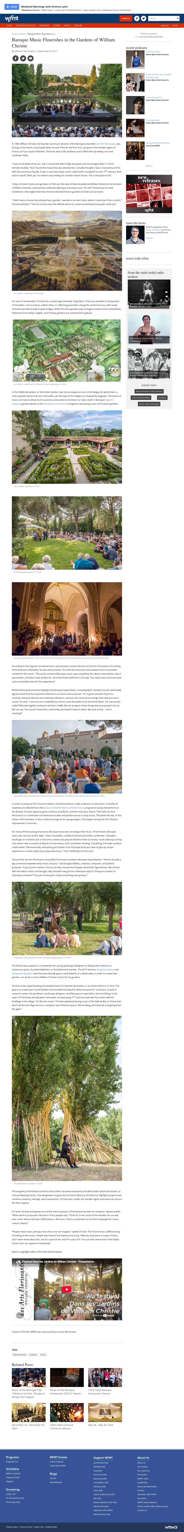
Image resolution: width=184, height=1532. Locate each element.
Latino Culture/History (141, 397)
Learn (137, 37)
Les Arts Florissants (105, 143)
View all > (149, 166)
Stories (22, 34)
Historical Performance (72, 807)
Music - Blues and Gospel (149, 404)
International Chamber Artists (158, 143)
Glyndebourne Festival (55, 403)
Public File (38, 1527)
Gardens (33, 1355)
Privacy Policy (12, 1527)
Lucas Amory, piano (154, 97)
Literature (162, 397)
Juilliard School (51, 807)
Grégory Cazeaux (105, 969)
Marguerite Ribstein (22, 973)
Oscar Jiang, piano (153, 120)
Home (14, 34)
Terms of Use (26, 1527)
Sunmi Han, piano (153, 51)
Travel (43, 1355)
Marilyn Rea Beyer (153, 230)
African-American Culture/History (149, 391)
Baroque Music (19, 1355)
